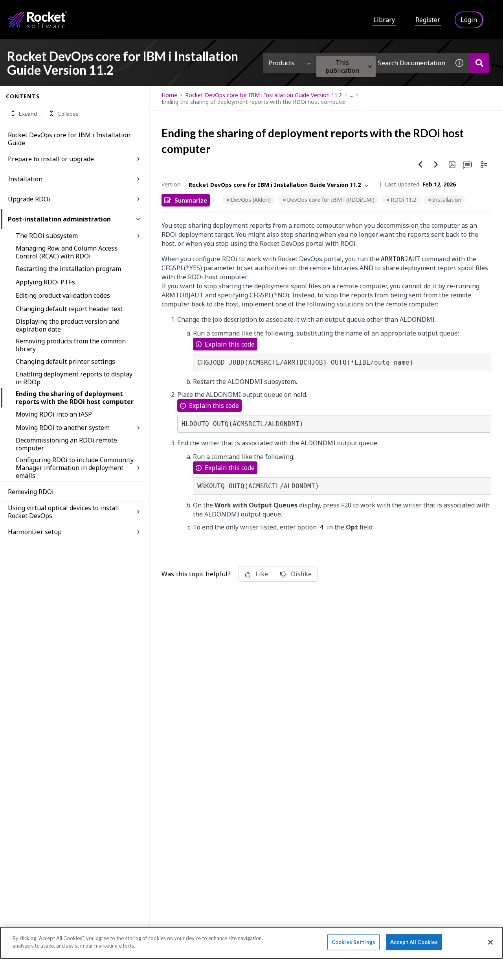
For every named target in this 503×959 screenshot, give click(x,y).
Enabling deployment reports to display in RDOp (74, 378)
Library (384, 19)
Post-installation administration (59, 219)
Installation (25, 179)
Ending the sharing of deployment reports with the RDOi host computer (75, 398)
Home (169, 95)
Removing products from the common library (71, 345)
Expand (28, 113)
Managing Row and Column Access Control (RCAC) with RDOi (66, 252)
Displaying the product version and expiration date (67, 325)
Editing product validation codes (63, 295)
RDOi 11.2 (403, 199)
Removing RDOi (31, 491)
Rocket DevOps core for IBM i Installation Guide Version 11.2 (263, 95)
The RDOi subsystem (47, 235)
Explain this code (230, 344)
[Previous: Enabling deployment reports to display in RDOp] (420, 164)
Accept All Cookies (414, 942)
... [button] (351, 95)
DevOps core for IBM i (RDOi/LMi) (330, 199)
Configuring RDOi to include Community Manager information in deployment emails (75, 468)
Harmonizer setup (35, 531)
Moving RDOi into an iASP (54, 414)
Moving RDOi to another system (63, 427)
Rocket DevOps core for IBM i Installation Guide (69, 139)
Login (469, 19)
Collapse (68, 113)
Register (427, 19)
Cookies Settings (353, 942)
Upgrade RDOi (29, 199)
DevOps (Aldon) (251, 199)
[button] (370, 67)
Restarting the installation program (68, 268)
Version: (172, 184)
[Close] (490, 942)
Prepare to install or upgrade (51, 159)
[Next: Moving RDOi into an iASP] (436, 164)
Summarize (190, 200)
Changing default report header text (69, 308)
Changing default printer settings (65, 361)
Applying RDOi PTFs (45, 282)
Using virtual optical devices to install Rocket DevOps (63, 511)
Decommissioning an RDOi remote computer (66, 444)
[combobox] (382, 63)
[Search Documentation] (479, 63)
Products (281, 63)
